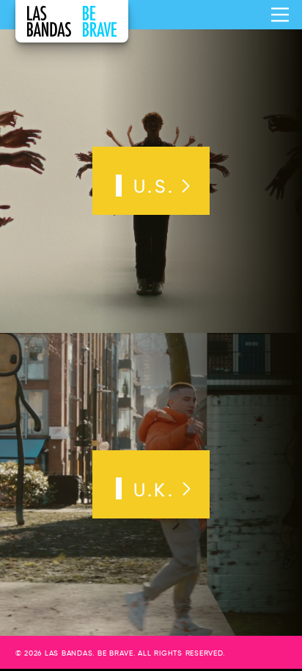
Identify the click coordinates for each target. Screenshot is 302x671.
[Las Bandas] (71, 21)
